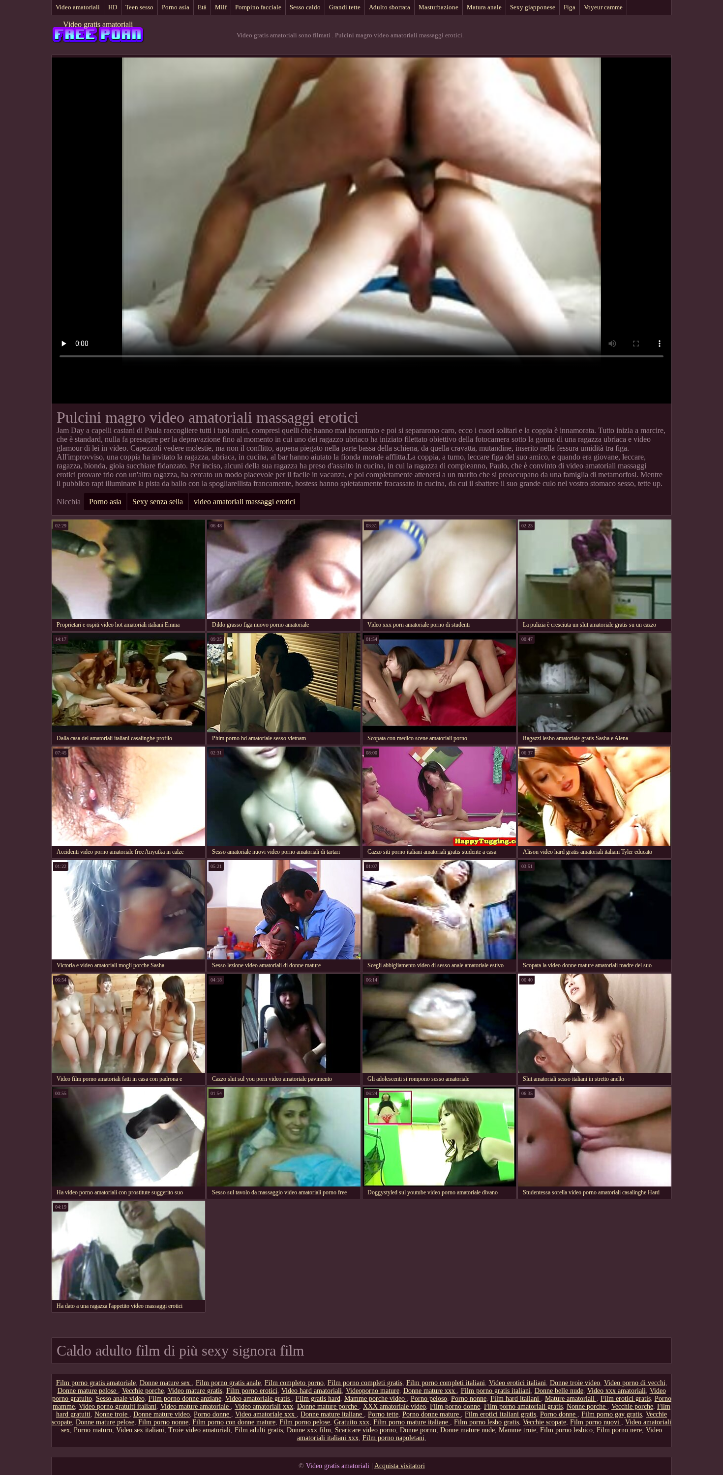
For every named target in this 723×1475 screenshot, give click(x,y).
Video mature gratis (195, 1390)
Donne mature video (161, 1414)
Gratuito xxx (351, 1422)
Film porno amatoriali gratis (523, 1406)
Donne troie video (575, 1383)
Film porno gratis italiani (496, 1390)
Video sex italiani (140, 1430)
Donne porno (418, 1430)
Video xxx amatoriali (616, 1390)
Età (202, 7)
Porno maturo (93, 1430)
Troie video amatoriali (199, 1430)
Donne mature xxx (430, 1390)
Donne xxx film (309, 1430)
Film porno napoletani (393, 1438)
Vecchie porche (143, 1390)
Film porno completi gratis (365, 1383)
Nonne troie (111, 1414)
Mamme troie (517, 1430)
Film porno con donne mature (233, 1422)
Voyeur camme (603, 7)
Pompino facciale (258, 7)
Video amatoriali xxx (264, 1406)
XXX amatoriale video (394, 1406)
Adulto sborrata (389, 7)
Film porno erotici (251, 1390)
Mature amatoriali (571, 1398)
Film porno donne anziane (185, 1398)
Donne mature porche (328, 1406)
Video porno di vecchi (634, 1383)
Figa (569, 7)
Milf (221, 7)
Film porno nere (619, 1430)
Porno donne (212, 1414)
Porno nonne (468, 1398)
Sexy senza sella (157, 501)
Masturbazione (438, 7)
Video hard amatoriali (311, 1390)
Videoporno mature (372, 1390)
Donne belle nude (559, 1390)
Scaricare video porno (365, 1430)
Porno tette (383, 1414)
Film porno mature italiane (411, 1422)
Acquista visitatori (399, 1466)
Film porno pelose (304, 1422)
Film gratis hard (318, 1398)
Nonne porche (587, 1406)
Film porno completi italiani (445, 1383)
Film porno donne (455, 1406)
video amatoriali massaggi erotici (244, 501)
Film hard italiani (515, 1398)
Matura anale (484, 7)
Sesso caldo (305, 7)
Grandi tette (345, 7)
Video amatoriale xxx (266, 1414)
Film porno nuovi (595, 1422)
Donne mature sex (166, 1383)
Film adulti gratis (259, 1430)
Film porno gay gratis (611, 1414)
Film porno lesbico (566, 1430)
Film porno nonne (163, 1422)
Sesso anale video (120, 1398)
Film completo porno (294, 1383)
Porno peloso (429, 1398)
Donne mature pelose (88, 1390)
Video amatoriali (78, 7)
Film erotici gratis (626, 1398)
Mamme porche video (375, 1398)
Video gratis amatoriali (98, 24)
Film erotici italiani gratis (500, 1414)
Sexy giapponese (532, 7)
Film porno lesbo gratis (486, 1422)
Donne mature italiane (332, 1414)
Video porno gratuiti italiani (117, 1406)
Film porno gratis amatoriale (96, 1383)
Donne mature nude (467, 1430)
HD (112, 7)
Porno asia (175, 7)
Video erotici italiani (517, 1383)
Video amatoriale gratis (258, 1398)
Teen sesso (139, 7)
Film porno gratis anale (228, 1383)
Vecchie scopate (544, 1422)
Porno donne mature (431, 1414)
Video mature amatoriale (195, 1406)
